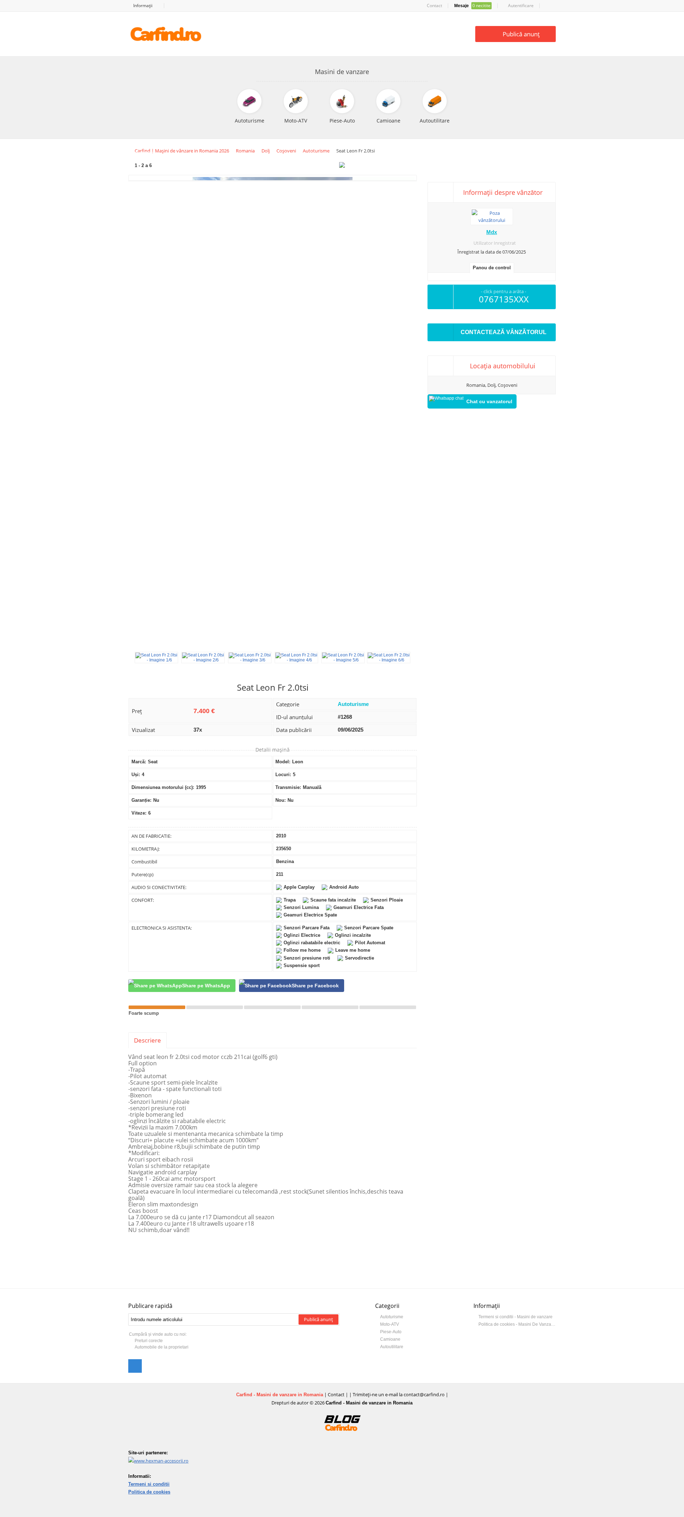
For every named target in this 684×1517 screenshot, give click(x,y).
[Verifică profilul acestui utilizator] (491, 220)
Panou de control (492, 267)
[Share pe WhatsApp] (181, 985)
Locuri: (283, 774)
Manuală (312, 787)
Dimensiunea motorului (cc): (162, 787)
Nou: (280, 800)
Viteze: (138, 813)
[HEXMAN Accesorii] (158, 1461)
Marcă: (138, 761)
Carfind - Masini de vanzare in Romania (279, 1394)
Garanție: (141, 800)
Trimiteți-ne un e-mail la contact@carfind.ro (399, 1394)
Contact (434, 5)
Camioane (390, 1339)
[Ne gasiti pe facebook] (135, 1366)
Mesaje (472, 5)
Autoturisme (353, 704)
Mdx (491, 232)
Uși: (135, 774)
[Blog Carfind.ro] (342, 1438)
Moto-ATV (389, 1324)
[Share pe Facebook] (291, 985)
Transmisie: (288, 787)
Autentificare (520, 5)
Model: (282, 761)
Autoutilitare (391, 1346)
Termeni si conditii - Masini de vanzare (515, 1316)
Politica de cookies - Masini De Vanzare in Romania (517, 1324)
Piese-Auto (390, 1331)
